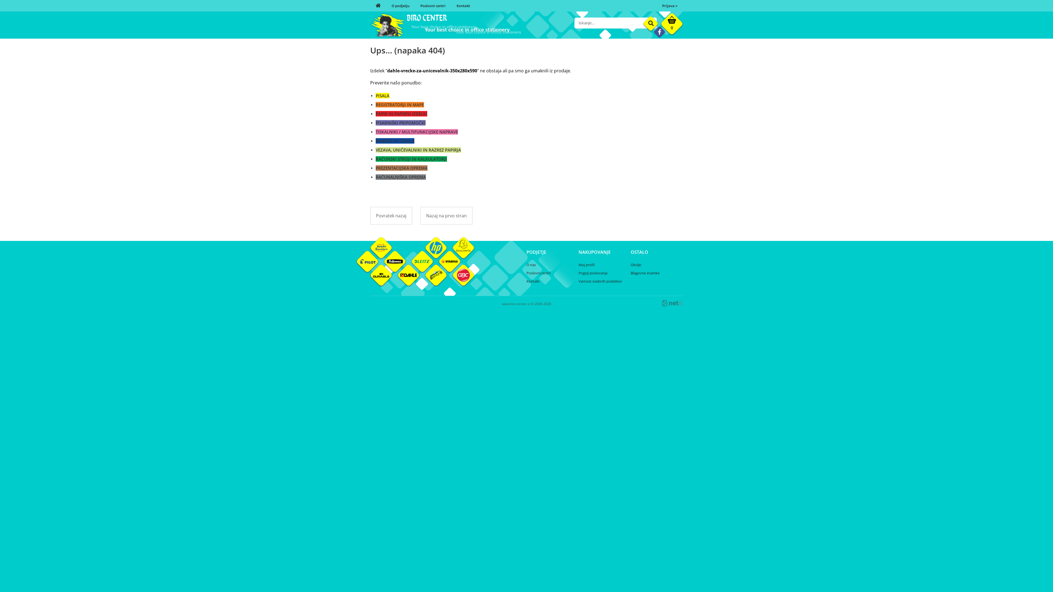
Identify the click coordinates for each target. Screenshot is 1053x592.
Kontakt (463, 5)
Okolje (636, 264)
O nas (531, 264)
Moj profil (587, 264)
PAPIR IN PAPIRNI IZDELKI (401, 113)
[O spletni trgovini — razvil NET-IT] (672, 303)
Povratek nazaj (391, 216)
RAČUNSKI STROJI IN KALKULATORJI (411, 159)
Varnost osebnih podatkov (600, 281)
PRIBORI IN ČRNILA (395, 141)
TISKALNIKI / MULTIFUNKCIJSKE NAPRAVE (417, 132)
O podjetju (400, 5)
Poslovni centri (433, 5)
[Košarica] (672, 25)
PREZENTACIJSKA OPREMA (402, 168)
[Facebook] (659, 32)
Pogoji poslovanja (593, 273)
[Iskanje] (651, 24)
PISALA (382, 95)
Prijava (669, 5)
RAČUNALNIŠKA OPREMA (401, 177)
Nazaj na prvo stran (446, 216)
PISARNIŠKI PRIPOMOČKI (401, 123)
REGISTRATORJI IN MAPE (400, 104)
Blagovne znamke (645, 273)
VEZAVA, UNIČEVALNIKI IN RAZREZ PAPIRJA (418, 150)
